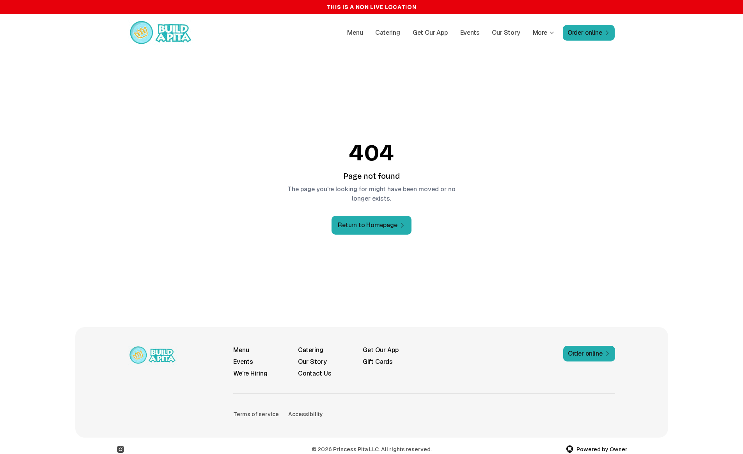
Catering (387, 32)
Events (470, 32)
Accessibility (305, 414)
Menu (355, 32)
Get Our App (430, 32)
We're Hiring (250, 373)
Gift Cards (378, 362)
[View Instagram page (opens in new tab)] (120, 449)
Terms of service (256, 414)
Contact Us (315, 373)
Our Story (506, 32)
